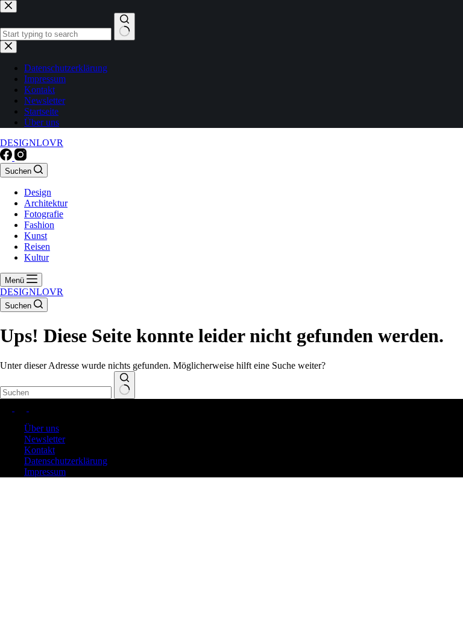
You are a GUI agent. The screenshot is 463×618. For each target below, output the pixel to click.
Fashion (39, 225)
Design (37, 192)
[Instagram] (20, 157)
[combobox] (56, 392)
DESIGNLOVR (31, 143)
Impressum (45, 472)
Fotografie (43, 214)
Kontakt (39, 450)
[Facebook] (7, 157)
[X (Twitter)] (21, 408)
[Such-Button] (124, 385)
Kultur (36, 257)
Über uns (41, 428)
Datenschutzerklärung (65, 461)
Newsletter (44, 439)
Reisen (37, 246)
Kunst (35, 236)
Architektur (46, 203)
